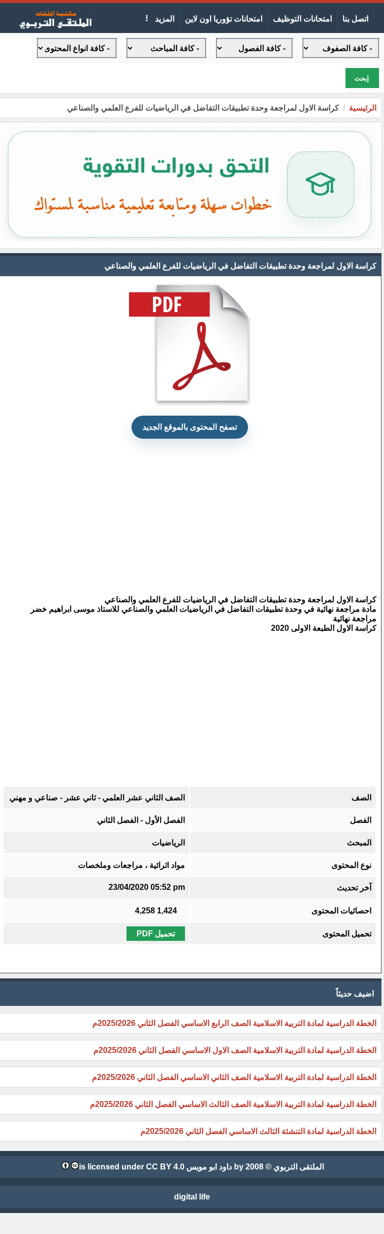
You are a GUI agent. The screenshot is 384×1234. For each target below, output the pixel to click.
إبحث (361, 78)
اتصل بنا (355, 19)
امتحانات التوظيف (302, 19)
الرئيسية (362, 108)
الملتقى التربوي (299, 1166)
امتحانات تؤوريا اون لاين (223, 19)
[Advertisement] (189, 517)
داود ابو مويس (209, 1166)
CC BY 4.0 (165, 1166)
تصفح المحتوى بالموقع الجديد (189, 427)
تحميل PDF (155, 933)
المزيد (163, 19)
